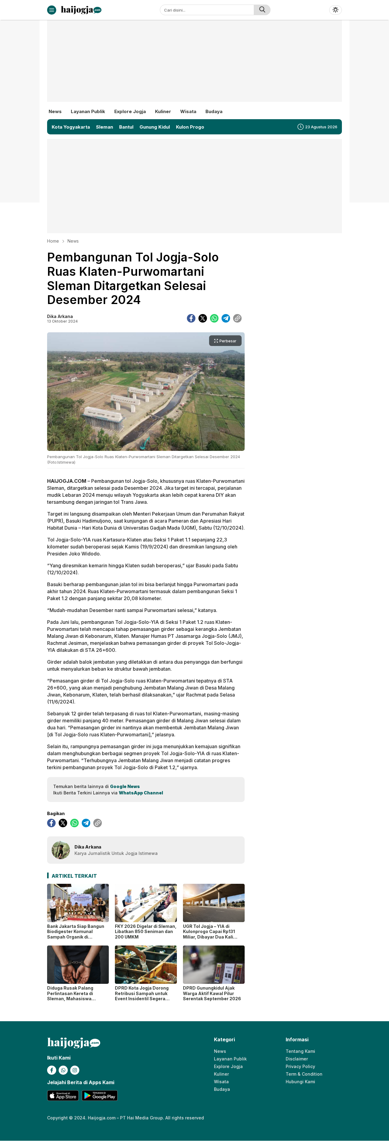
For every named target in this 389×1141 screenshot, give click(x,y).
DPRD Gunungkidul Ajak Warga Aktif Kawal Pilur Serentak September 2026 (212, 993)
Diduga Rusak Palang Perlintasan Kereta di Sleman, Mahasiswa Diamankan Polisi (70, 996)
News (73, 241)
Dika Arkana (60, 316)
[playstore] (99, 1095)
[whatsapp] (214, 318)
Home (53, 241)
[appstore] (63, 1095)
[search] (262, 10)
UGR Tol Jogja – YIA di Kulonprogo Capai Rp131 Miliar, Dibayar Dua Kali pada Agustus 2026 (209, 934)
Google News (125, 786)
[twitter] (202, 318)
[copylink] (237, 318)
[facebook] (191, 318)
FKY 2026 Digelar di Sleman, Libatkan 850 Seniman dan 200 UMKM (146, 931)
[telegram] (226, 318)
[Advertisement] (194, 65)
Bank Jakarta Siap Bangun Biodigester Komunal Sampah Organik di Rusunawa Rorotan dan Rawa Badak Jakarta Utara (76, 937)
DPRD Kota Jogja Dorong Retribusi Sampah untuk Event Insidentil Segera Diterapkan (142, 996)
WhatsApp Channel (141, 792)
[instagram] (74, 1070)
